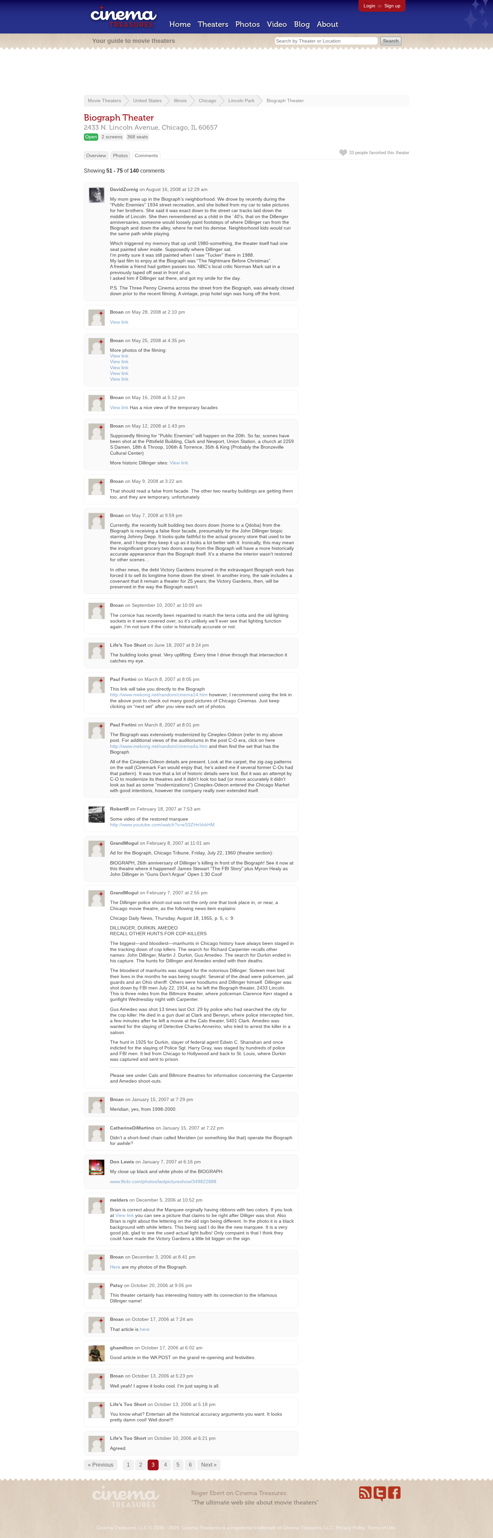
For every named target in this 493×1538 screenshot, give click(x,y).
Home (180, 24)
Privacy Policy (350, 1527)
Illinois (180, 100)
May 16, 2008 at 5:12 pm (158, 397)
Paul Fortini (123, 679)
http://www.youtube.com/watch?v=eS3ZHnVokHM (162, 824)
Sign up (392, 5)
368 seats (137, 136)
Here (115, 1267)
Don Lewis (122, 1161)
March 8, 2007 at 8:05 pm (172, 679)
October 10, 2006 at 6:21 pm (185, 1438)
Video (277, 24)
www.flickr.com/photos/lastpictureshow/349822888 (163, 1181)
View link (119, 322)
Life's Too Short (128, 645)
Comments (146, 155)
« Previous (100, 1465)
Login (369, 5)
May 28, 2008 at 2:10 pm (158, 312)
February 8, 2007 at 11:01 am (178, 843)
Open (91, 136)
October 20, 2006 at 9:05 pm (161, 1285)
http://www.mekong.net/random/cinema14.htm (159, 694)
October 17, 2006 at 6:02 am (172, 1347)
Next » (209, 1465)
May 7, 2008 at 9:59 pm (157, 515)
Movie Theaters (104, 100)
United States (147, 100)
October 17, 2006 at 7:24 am (162, 1319)
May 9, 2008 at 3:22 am (157, 481)
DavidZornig (124, 189)
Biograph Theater (285, 100)
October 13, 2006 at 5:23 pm (162, 1376)
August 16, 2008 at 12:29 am (177, 189)
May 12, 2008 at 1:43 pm (158, 426)
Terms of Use (381, 1527)
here (145, 1329)
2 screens (112, 136)
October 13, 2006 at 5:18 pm (185, 1404)
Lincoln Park (241, 100)
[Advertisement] (246, 73)
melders (119, 1200)
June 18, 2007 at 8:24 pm (181, 645)
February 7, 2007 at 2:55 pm (177, 892)
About (327, 24)
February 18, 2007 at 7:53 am (169, 809)
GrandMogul (124, 843)
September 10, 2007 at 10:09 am (167, 605)
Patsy (116, 1285)
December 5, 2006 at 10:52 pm (169, 1200)
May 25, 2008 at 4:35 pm (158, 340)
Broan (117, 312)
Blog (302, 24)
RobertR (119, 809)
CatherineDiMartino (132, 1128)
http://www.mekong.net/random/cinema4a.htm (159, 746)
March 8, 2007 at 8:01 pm (172, 724)
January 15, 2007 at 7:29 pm (162, 1099)
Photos (247, 24)
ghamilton (121, 1347)
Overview (96, 155)
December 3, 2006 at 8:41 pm (164, 1257)
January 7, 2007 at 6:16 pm (171, 1161)
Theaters (213, 24)
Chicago (207, 100)
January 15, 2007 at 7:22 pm (193, 1128)
